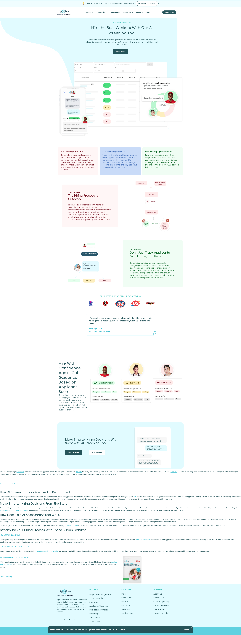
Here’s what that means (147, 3)
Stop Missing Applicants (72, 151)
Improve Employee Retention (158, 151)
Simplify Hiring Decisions (113, 151)
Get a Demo (120, 51)
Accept (187, 630)
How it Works (97, 452)
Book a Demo (73, 452)
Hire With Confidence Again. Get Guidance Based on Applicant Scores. (70, 377)
